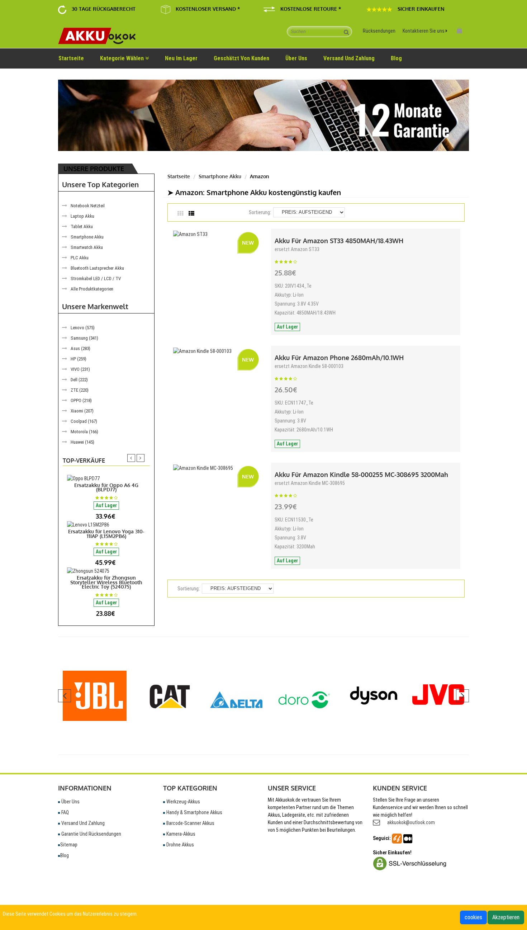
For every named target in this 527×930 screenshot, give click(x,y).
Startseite (71, 58)
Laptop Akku (82, 216)
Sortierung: (260, 212)
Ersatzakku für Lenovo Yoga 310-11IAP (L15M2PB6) (106, 533)
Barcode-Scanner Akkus (189, 823)
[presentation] (131, 458)
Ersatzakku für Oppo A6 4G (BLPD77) (106, 487)
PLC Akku (80, 257)
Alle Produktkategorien (92, 289)
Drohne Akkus (179, 845)
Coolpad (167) (84, 421)
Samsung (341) (84, 338)
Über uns (296, 58)
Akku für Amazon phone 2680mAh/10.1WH (339, 358)
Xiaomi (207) (82, 411)
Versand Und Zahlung (349, 58)
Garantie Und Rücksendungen (90, 834)
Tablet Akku (82, 226)
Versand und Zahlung (82, 823)
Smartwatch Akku (87, 247)
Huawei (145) (82, 442)
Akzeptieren (505, 917)
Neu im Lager (181, 58)
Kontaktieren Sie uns (424, 31)
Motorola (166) (84, 431)
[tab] (183, 214)
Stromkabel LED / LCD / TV (96, 278)
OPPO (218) (81, 400)
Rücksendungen (379, 31)
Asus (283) (80, 348)
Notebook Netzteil (88, 205)
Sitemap (68, 845)
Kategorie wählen (122, 58)
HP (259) (78, 359)
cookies (473, 917)
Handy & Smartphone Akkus (193, 812)
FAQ (64, 812)
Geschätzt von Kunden (241, 58)
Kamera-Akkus (180, 834)
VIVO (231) (80, 369)
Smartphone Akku (87, 237)
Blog (396, 58)
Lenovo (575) (83, 327)
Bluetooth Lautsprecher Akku (97, 268)
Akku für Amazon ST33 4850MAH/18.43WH (339, 241)
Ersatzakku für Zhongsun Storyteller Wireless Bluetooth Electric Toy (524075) (106, 582)
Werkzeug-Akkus (182, 801)
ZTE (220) (80, 390)
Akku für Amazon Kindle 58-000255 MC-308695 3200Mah (361, 474)
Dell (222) (79, 379)
